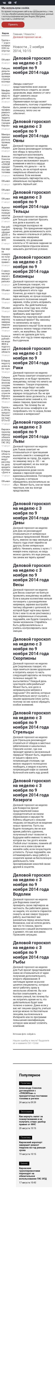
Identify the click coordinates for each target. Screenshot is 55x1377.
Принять (13, 24)
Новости (29, 34)
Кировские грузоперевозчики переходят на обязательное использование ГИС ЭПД (33, 1173)
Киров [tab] (5, 33)
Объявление (8, 59)
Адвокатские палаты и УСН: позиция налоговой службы (9, 212)
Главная (17, 34)
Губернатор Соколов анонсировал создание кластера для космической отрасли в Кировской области (8, 388)
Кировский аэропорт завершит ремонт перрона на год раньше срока (32, 1146)
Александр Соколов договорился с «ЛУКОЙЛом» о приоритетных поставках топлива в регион (33, 1093)
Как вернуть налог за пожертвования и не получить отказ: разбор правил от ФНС (32, 1120)
